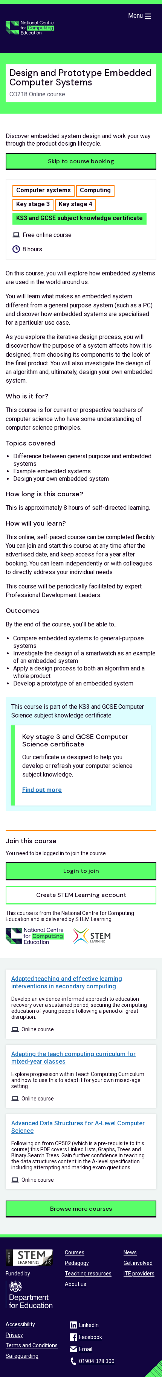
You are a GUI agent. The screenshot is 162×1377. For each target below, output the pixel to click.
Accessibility (20, 1324)
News (130, 1252)
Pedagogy (77, 1263)
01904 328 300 (97, 1361)
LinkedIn (89, 1325)
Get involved (138, 1263)
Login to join (81, 871)
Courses (74, 1252)
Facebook (90, 1337)
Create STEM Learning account (81, 895)
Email (85, 1349)
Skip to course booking (81, 161)
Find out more (42, 789)
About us (75, 1284)
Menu (135, 15)
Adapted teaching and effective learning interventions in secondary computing (66, 982)
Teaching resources (88, 1274)
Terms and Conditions (32, 1345)
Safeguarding (22, 1356)
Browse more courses (81, 1209)
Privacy (14, 1335)
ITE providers (139, 1274)
